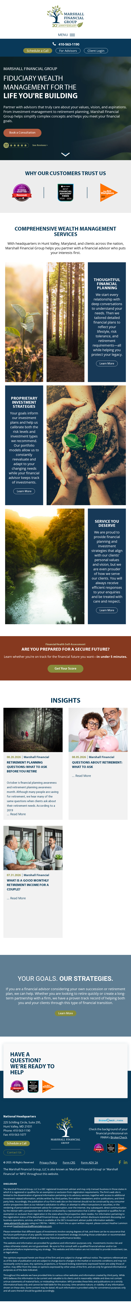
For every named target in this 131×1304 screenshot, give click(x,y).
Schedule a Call (38, 51)
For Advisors (68, 51)
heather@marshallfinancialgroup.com (32, 1226)
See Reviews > (40, 145)
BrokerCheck (119, 1137)
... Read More (16, 814)
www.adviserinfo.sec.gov (16, 1223)
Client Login (96, 51)
